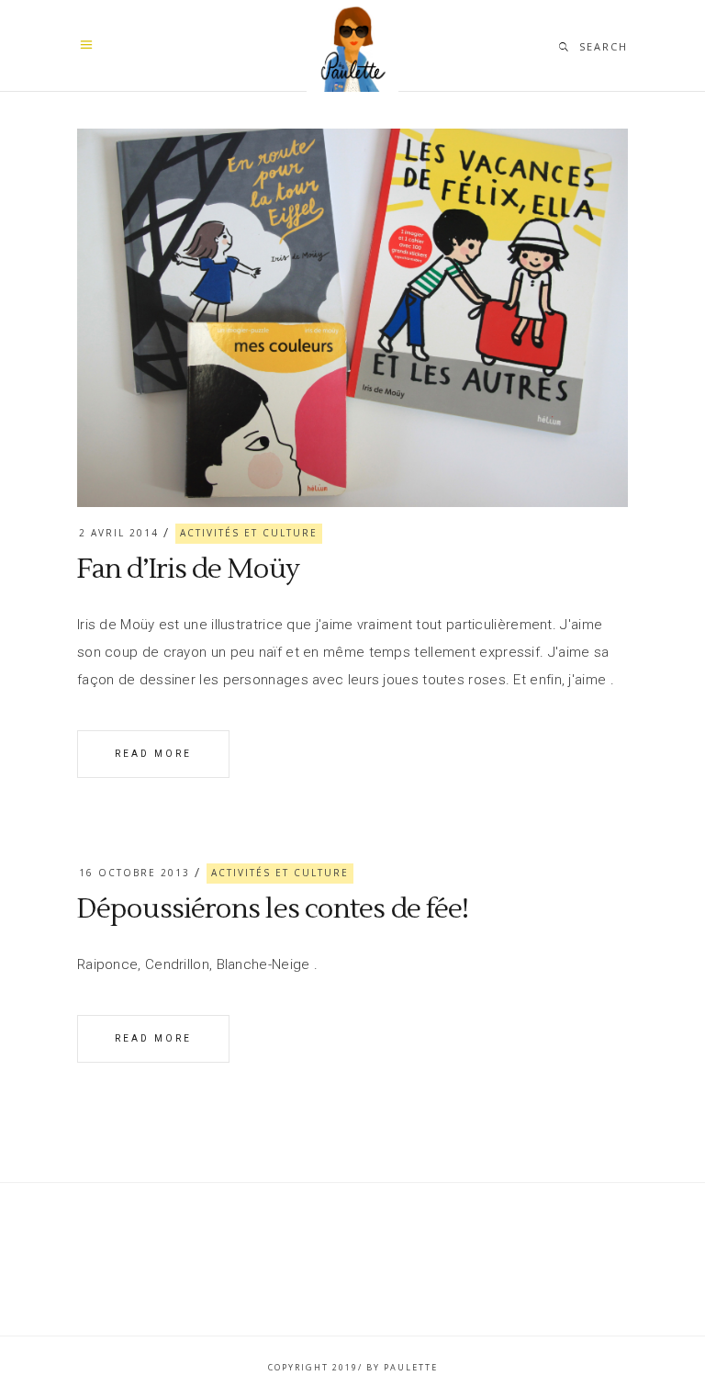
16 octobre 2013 (134, 872)
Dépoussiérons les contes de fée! (272, 909)
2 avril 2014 (119, 532)
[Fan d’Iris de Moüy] (352, 318)
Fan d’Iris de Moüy (188, 569)
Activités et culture (249, 532)
